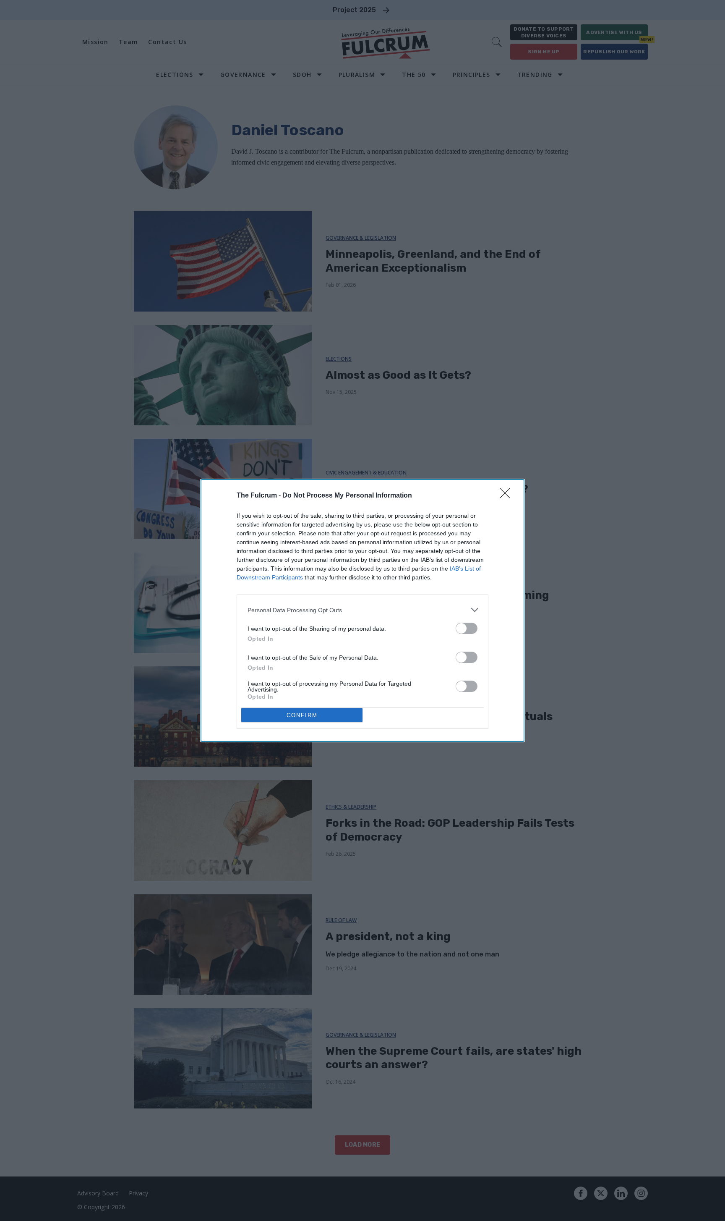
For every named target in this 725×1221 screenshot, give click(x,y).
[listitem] (362, 609)
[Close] (508, 496)
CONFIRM (302, 715)
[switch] (466, 628)
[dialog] (362, 610)
